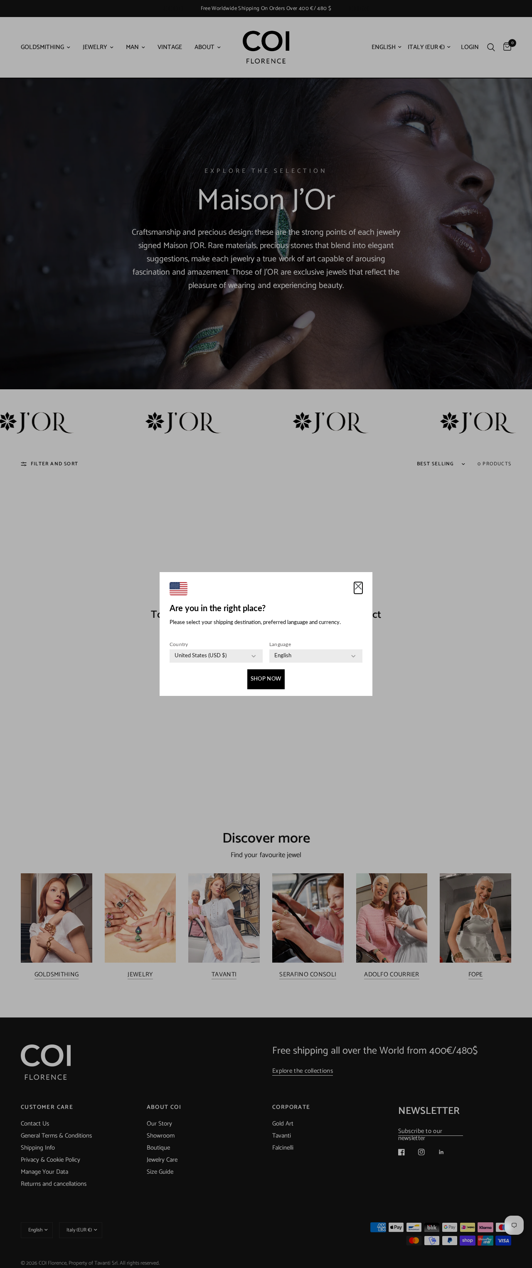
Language (280, 644)
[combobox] (201, 656)
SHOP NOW (266, 679)
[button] (358, 588)
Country (179, 644)
